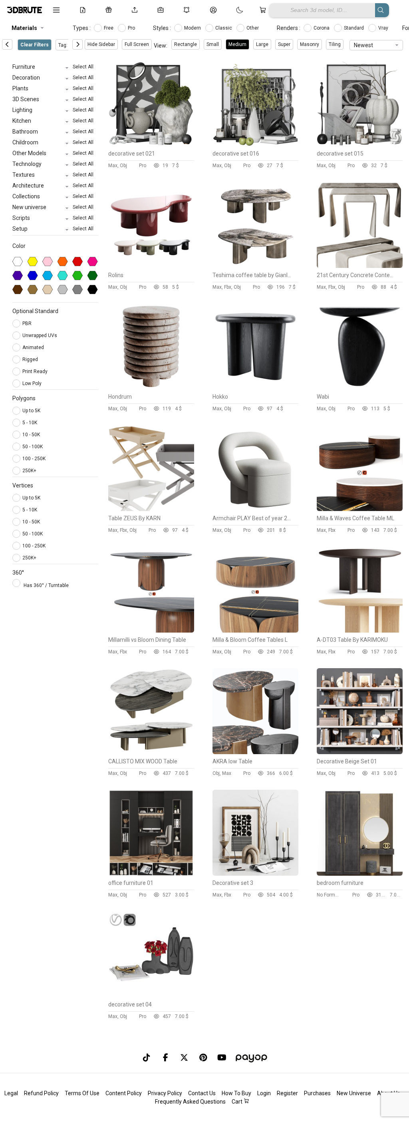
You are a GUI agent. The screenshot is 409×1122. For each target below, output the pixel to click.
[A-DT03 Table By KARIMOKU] (360, 630)
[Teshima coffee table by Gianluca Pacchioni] (255, 266)
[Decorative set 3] (255, 873)
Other (253, 28)
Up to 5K (31, 410)
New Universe (354, 1093)
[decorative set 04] (151, 995)
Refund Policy (41, 1093)
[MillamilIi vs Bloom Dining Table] (151, 630)
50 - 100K (32, 446)
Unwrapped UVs (40, 335)
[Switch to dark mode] (231, 10)
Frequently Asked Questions (190, 1101)
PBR (27, 323)
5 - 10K (29, 422)
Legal (11, 1093)
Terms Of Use (82, 1093)
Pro (132, 28)
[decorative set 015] (360, 144)
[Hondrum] (151, 387)
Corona (322, 28)
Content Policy (123, 1093)
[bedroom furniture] (360, 873)
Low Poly (32, 383)
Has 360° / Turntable (46, 585)
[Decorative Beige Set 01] (360, 752)
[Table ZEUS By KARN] (151, 509)
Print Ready (35, 371)
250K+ (29, 470)
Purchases (317, 1093)
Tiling (335, 44)
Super (284, 44)
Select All (83, 67)
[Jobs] (162, 10)
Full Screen (137, 44)
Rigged (30, 359)
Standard (354, 28)
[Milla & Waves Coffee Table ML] (360, 509)
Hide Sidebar (101, 44)
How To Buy (236, 1093)
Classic (224, 28)
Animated (33, 347)
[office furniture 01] (151, 873)
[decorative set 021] (151, 144)
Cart (238, 1101)
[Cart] (264, 10)
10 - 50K (31, 434)
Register (287, 1093)
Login (264, 1093)
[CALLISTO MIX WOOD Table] (151, 752)
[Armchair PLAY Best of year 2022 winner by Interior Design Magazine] (255, 509)
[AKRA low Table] (255, 752)
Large (262, 44)
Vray (383, 28)
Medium (237, 44)
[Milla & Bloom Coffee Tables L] (255, 630)
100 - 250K (34, 458)
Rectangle (185, 44)
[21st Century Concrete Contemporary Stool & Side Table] (360, 266)
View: (160, 45)
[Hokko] (255, 387)
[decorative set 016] (255, 144)
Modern (193, 28)
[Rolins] (151, 266)
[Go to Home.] (24, 10)
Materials (24, 28)
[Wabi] (360, 387)
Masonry (309, 44)
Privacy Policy (165, 1093)
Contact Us (202, 1093)
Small (212, 44)
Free (109, 28)
